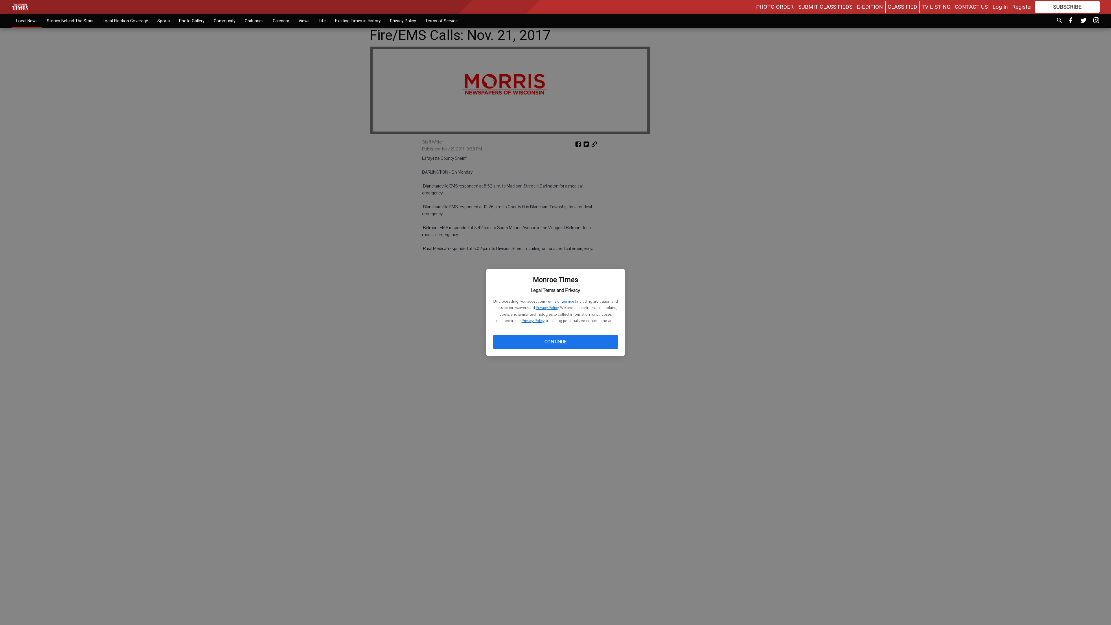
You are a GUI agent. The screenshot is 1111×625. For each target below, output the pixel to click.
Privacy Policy (547, 307)
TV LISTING (935, 6)
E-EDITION (870, 6)
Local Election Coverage (125, 21)
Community (225, 21)
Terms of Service (560, 301)
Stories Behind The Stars (70, 21)
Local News (27, 21)
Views (304, 21)
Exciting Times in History (358, 21)
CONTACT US (971, 6)
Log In (1000, 6)
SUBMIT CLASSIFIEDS (825, 6)
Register (1022, 6)
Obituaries (254, 21)
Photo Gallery (192, 21)
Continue (555, 342)
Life (322, 21)
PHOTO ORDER (775, 6)
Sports (163, 21)
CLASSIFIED (902, 6)
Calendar (281, 21)
